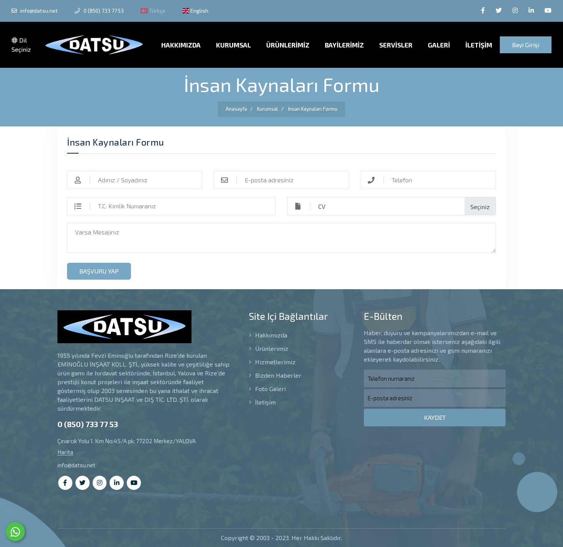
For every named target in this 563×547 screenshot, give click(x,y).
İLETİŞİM (478, 45)
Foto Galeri (270, 388)
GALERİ (439, 45)
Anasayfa (236, 109)
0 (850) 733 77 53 (103, 10)
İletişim (265, 402)
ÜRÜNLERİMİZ (287, 45)
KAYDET (435, 417)
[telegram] (499, 10)
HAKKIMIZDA (181, 45)
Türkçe (156, 10)
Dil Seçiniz (21, 44)
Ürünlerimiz (271, 348)
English (198, 10)
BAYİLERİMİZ (344, 45)
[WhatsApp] (15, 531)
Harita (65, 452)
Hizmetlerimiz (275, 361)
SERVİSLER (395, 45)
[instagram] (515, 10)
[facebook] (483, 10)
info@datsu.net (38, 10)
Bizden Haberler (277, 375)
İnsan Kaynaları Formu (312, 109)
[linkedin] (531, 10)
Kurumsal (267, 109)
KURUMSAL (233, 45)
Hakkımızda (270, 335)
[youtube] (548, 10)
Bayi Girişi (525, 44)
